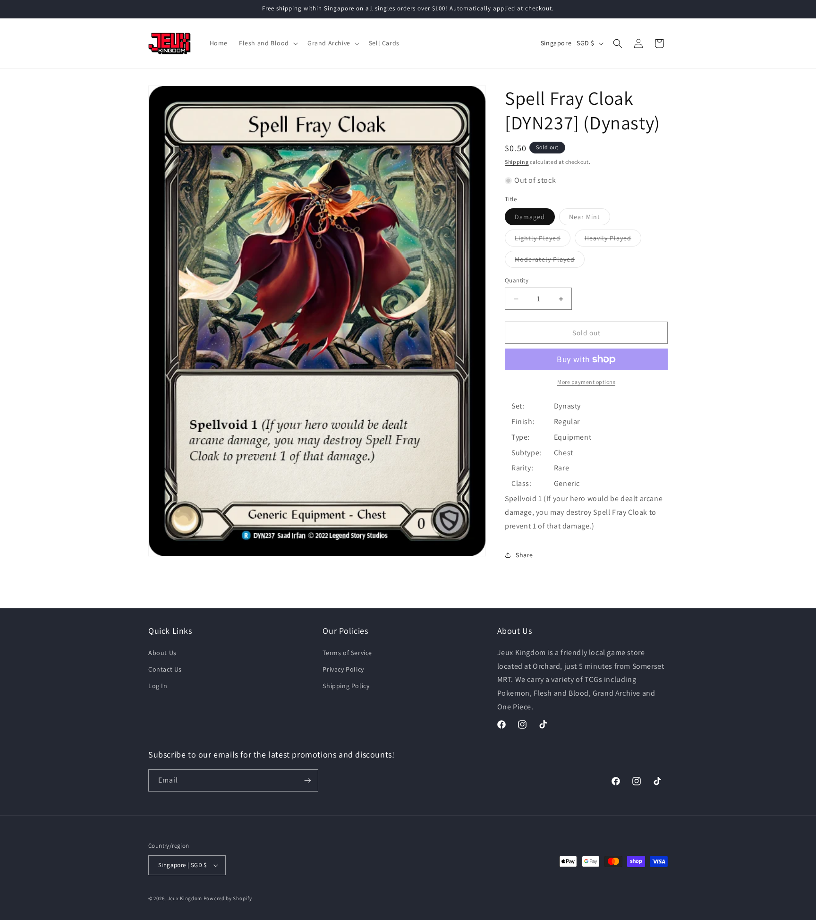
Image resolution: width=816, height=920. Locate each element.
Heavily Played (613, 240)
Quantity (516, 280)
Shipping (517, 161)
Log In (158, 685)
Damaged (535, 218)
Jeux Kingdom (185, 898)
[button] (267, 43)
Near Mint (589, 218)
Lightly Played (542, 240)
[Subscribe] (307, 780)
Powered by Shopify (228, 898)
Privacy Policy (343, 669)
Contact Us (165, 669)
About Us (162, 652)
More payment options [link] (586, 381)
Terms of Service (347, 652)
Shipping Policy (346, 685)
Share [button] (524, 555)
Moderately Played (550, 261)
